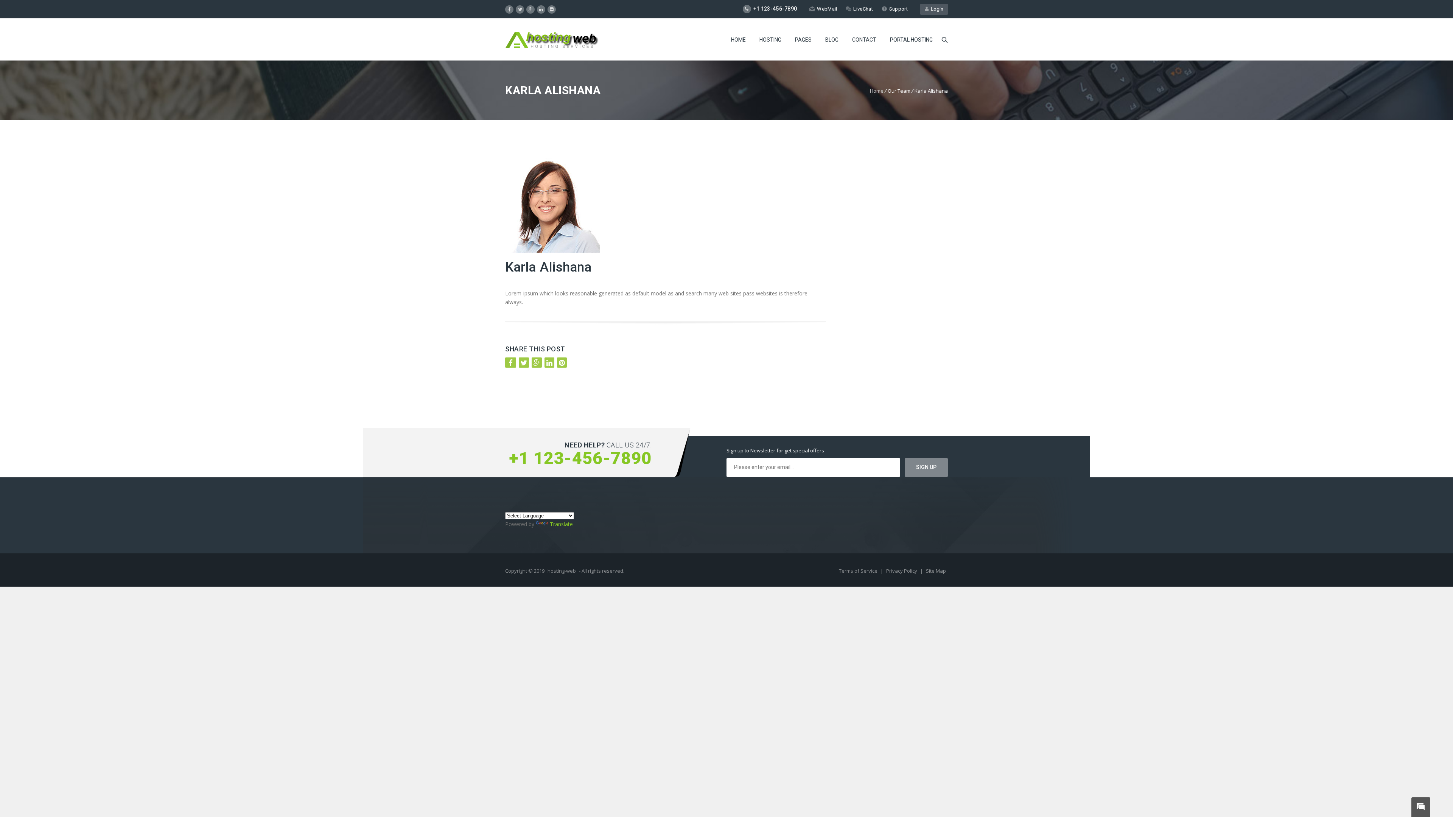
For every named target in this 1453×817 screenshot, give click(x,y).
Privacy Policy (902, 570)
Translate (561, 524)
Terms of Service (859, 570)
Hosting (770, 40)
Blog (832, 40)
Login (936, 9)
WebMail (827, 9)
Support (898, 9)
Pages (803, 40)
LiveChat (863, 9)
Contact (864, 40)
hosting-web (562, 570)
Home (738, 40)
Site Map (936, 570)
